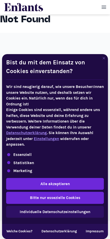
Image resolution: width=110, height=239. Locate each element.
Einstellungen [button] (46, 138)
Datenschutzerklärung (26, 133)
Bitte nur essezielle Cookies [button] (55, 197)
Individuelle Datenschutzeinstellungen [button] (55, 212)
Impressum (95, 231)
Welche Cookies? (19, 231)
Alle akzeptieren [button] (55, 184)
